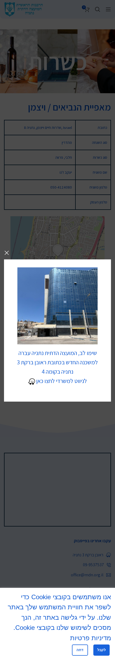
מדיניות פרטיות (90, 638)
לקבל (101, 650)
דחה (79, 650)
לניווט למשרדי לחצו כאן (61, 381)
